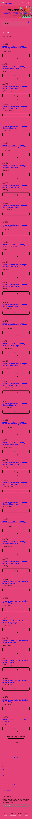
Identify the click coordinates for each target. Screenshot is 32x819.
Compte (4, 773)
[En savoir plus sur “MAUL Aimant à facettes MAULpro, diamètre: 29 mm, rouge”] (14, 352)
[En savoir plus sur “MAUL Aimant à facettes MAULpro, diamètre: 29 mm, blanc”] (14, 313)
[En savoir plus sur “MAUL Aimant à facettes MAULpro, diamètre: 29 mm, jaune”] (14, 332)
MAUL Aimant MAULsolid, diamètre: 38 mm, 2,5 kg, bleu (15, 641)
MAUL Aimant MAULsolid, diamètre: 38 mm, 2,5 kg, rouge (15, 622)
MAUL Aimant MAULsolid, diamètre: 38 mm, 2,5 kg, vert (15, 661)
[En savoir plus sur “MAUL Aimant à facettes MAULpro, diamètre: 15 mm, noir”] (14, 135)
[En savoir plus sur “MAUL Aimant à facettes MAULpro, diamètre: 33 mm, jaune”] (14, 471)
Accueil (8, 12)
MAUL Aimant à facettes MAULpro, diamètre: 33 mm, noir (14, 542)
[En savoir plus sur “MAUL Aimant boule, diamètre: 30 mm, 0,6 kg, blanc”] (14, 728)
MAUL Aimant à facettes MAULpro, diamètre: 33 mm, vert (14, 523)
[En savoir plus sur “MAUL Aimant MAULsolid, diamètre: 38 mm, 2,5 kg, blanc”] (14, 590)
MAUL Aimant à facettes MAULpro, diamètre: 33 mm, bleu (14, 503)
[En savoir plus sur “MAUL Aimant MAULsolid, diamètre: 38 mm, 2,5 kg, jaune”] (14, 610)
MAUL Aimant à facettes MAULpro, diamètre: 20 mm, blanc (14, 166)
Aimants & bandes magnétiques (21, 13)
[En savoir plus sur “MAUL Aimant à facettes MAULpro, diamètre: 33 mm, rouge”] (14, 491)
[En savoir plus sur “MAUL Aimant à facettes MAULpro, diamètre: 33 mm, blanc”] (14, 451)
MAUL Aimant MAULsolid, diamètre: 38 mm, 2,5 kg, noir (15, 701)
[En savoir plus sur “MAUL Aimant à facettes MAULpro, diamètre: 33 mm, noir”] (14, 550)
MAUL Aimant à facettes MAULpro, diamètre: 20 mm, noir (14, 265)
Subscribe (28, 805)
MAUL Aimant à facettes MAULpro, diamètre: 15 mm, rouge (14, 67)
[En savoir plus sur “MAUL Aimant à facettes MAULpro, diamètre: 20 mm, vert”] (14, 253)
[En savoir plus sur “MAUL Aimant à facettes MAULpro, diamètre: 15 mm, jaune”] (14, 55)
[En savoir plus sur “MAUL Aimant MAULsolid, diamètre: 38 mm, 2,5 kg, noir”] (14, 708)
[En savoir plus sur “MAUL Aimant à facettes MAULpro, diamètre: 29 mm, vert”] (14, 392)
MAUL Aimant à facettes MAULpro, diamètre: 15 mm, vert (14, 107)
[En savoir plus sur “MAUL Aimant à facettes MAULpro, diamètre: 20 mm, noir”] (14, 273)
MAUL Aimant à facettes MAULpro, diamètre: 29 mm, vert (14, 384)
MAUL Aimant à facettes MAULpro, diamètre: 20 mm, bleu (14, 226)
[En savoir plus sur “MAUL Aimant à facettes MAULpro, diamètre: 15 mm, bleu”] (14, 95)
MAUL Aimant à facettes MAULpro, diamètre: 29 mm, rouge (14, 345)
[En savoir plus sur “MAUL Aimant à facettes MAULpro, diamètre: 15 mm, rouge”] (14, 75)
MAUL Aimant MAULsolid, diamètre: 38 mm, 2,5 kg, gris (15, 681)
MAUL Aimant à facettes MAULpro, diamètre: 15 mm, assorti (14, 147)
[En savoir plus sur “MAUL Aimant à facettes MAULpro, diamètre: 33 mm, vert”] (14, 530)
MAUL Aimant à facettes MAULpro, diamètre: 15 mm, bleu (14, 87)
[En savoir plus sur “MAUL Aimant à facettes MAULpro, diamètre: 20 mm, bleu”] (14, 234)
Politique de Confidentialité (9, 787)
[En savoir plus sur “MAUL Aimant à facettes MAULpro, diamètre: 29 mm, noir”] (14, 412)
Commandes (5, 764)
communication (7, 13)
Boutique (4, 781)
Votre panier (5, 767)
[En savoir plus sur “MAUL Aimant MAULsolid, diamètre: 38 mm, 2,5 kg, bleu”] (14, 649)
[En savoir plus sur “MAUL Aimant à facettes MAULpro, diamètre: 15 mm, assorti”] (14, 154)
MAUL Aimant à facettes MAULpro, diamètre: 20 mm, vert (14, 246)
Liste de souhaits (6, 770)
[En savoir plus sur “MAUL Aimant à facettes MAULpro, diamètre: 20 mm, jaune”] (14, 194)
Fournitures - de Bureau (18, 12)
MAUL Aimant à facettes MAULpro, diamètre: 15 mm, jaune (14, 48)
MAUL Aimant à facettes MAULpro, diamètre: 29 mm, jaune (14, 325)
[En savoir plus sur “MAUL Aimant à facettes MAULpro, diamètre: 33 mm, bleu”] (14, 511)
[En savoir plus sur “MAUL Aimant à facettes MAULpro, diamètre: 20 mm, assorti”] (14, 293)
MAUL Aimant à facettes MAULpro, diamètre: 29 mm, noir (14, 404)
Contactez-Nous (6, 790)
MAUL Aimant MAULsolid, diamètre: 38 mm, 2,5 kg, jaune (15, 602)
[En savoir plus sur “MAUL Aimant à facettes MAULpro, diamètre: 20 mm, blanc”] (14, 174)
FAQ (3, 776)
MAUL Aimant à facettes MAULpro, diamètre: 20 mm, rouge (14, 206)
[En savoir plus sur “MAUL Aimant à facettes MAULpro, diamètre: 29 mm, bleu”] (14, 372)
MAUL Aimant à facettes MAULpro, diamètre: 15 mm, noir (14, 127)
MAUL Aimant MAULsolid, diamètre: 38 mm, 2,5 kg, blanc (15, 582)
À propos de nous (7, 779)
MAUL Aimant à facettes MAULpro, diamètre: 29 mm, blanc (14, 305)
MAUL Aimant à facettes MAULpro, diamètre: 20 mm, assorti (14, 285)
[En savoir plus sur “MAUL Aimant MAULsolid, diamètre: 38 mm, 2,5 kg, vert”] (14, 669)
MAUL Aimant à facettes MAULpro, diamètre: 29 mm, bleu (14, 364)
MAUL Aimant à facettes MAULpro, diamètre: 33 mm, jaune (14, 463)
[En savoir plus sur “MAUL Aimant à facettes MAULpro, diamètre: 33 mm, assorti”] (14, 570)
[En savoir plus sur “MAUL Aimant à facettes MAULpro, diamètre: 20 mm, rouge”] (14, 214)
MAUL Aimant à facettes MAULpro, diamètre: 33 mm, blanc (14, 443)
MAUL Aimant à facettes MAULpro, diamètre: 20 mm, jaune (14, 186)
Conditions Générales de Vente (10, 784)
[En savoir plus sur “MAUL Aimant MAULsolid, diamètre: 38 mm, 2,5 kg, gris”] (14, 689)
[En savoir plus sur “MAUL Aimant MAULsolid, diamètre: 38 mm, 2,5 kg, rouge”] (14, 629)
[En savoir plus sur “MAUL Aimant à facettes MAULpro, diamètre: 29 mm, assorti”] (14, 431)
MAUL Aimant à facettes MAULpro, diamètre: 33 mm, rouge (14, 483)
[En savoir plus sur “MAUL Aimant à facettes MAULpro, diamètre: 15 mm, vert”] (14, 115)
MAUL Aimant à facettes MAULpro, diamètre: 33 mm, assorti (14, 562)
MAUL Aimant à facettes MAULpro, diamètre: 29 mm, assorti (14, 424)
